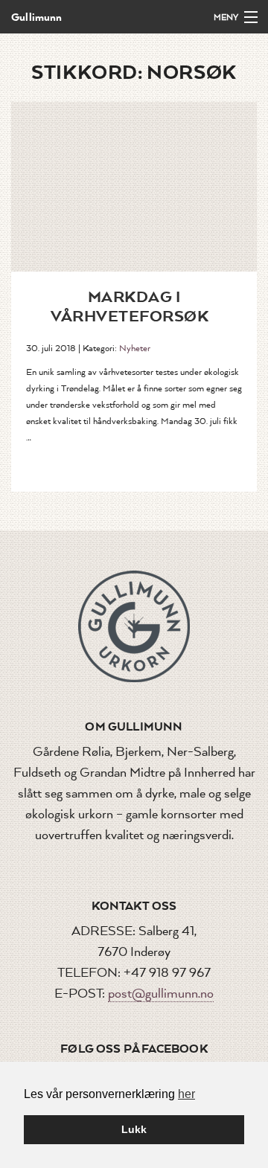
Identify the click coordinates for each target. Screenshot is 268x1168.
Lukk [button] (134, 1129)
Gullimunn (37, 16)
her (186, 1094)
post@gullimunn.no (161, 993)
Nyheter (134, 348)
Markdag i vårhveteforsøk (129, 306)
